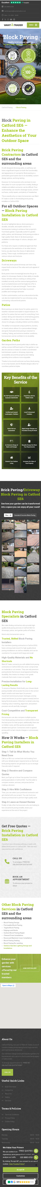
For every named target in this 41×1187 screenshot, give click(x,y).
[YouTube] (11, 19)
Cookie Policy (9, 1121)
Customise (20, 1176)
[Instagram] (8, 19)
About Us (8, 1094)
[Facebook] (3, 19)
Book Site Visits (10, 1087)
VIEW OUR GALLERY (30, 968)
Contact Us (9, 1090)
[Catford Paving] (11, 25)
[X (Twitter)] (5, 19)
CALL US (7, 1072)
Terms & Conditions (12, 1115)
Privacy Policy (10, 1118)
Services (8, 1101)
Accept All (20, 1170)
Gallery (7, 1097)
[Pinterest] (14, 19)
